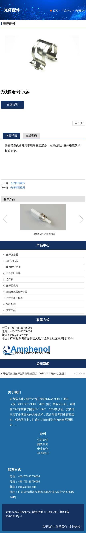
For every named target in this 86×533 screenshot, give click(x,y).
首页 (55, 10)
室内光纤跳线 (13, 267)
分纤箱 (9, 279)
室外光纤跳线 (13, 273)
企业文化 (42, 448)
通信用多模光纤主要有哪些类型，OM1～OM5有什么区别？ (34, 373)
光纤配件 (80, 10)
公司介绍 (42, 439)
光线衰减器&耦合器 (16, 291)
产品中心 (66, 10)
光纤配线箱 (12, 285)
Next (81, 220)
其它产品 (11, 310)
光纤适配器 (12, 260)
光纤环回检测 (17, 187)
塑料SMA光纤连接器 (44, 234)
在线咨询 (12, 104)
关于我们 (48, 526)
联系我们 (43, 453)
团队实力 (42, 444)
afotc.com (11, 511)
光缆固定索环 (17, 183)
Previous (6, 220)
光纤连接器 (12, 254)
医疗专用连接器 (14, 298)
